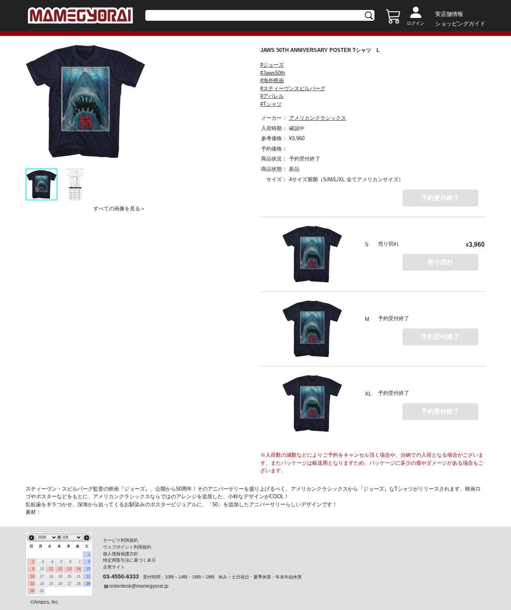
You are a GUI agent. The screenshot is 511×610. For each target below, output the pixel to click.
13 (69, 569)
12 (60, 569)
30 (32, 591)
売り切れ (440, 262)
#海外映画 (272, 80)
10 (42, 569)
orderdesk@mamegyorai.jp (138, 586)
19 (60, 576)
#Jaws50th (272, 73)
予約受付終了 (440, 197)
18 (51, 576)
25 (51, 584)
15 (88, 569)
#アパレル (272, 96)
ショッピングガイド (460, 23)
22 (88, 576)
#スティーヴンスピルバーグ (292, 88)
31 (42, 591)
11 (51, 569)
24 (42, 584)
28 (79, 584)
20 (69, 576)
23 (32, 584)
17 (42, 576)
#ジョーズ (272, 65)
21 (79, 576)
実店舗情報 (449, 14)
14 (79, 569)
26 (60, 584)
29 (88, 584)
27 (69, 584)
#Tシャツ (271, 104)
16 (32, 576)
